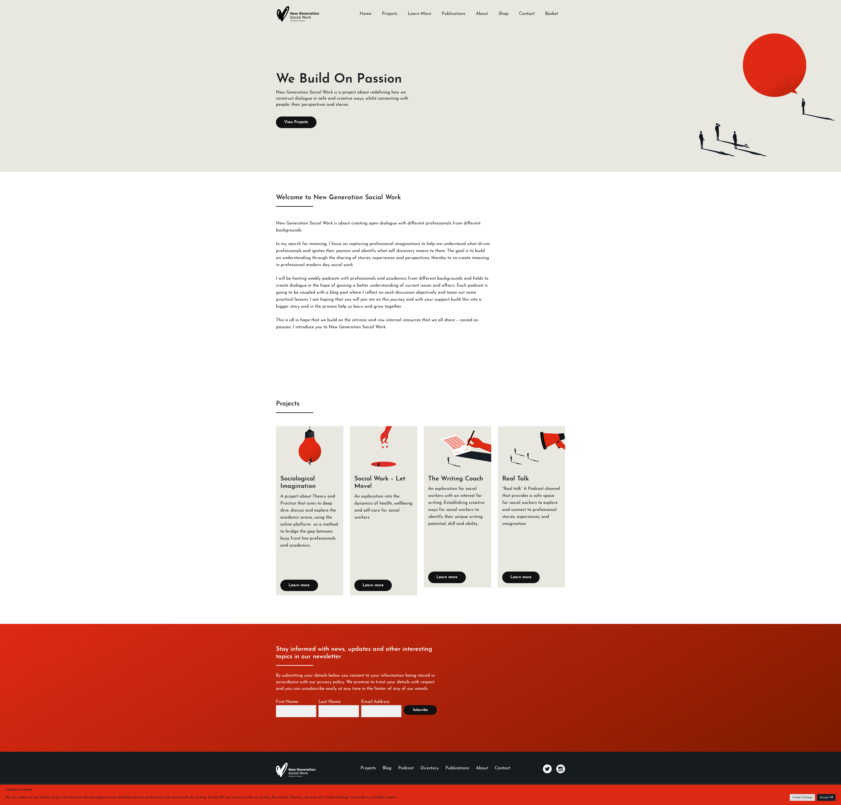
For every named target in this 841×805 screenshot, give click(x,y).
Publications (453, 14)
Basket (551, 14)
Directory (429, 768)
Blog (387, 768)
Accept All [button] (826, 797)
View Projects (296, 122)
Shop (503, 14)
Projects (389, 14)
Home (365, 14)
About (482, 14)
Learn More (419, 14)
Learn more (299, 585)
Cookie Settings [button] (802, 797)
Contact (527, 14)
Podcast (406, 768)
